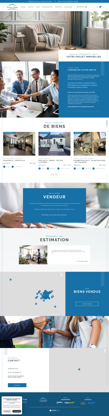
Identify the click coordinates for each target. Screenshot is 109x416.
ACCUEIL (23, 7)
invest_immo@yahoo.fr (14, 372)
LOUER (37, 7)
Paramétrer (7, 411)
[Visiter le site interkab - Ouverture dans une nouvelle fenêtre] (69, 402)
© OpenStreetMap (56, 315)
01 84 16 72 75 (13, 368)
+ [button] (61, 273)
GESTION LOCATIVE (47, 7)
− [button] (61, 275)
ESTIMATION (58, 7)
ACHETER (30, 7)
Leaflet (52, 315)
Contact (107, 123)
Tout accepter (16, 411)
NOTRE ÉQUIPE (68, 7)
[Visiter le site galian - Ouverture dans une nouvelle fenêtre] (60, 402)
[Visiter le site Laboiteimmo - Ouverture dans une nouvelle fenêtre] (54, 412)
